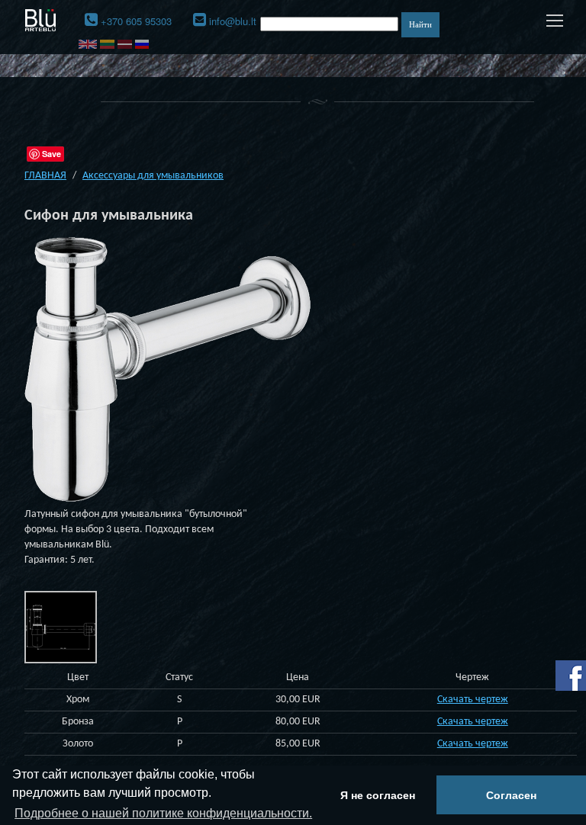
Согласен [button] (511, 795)
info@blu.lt (232, 21)
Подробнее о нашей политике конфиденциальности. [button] (163, 813)
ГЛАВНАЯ (45, 175)
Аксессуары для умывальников (153, 175)
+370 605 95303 (136, 21)
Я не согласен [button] (377, 795)
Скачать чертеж (472, 699)
